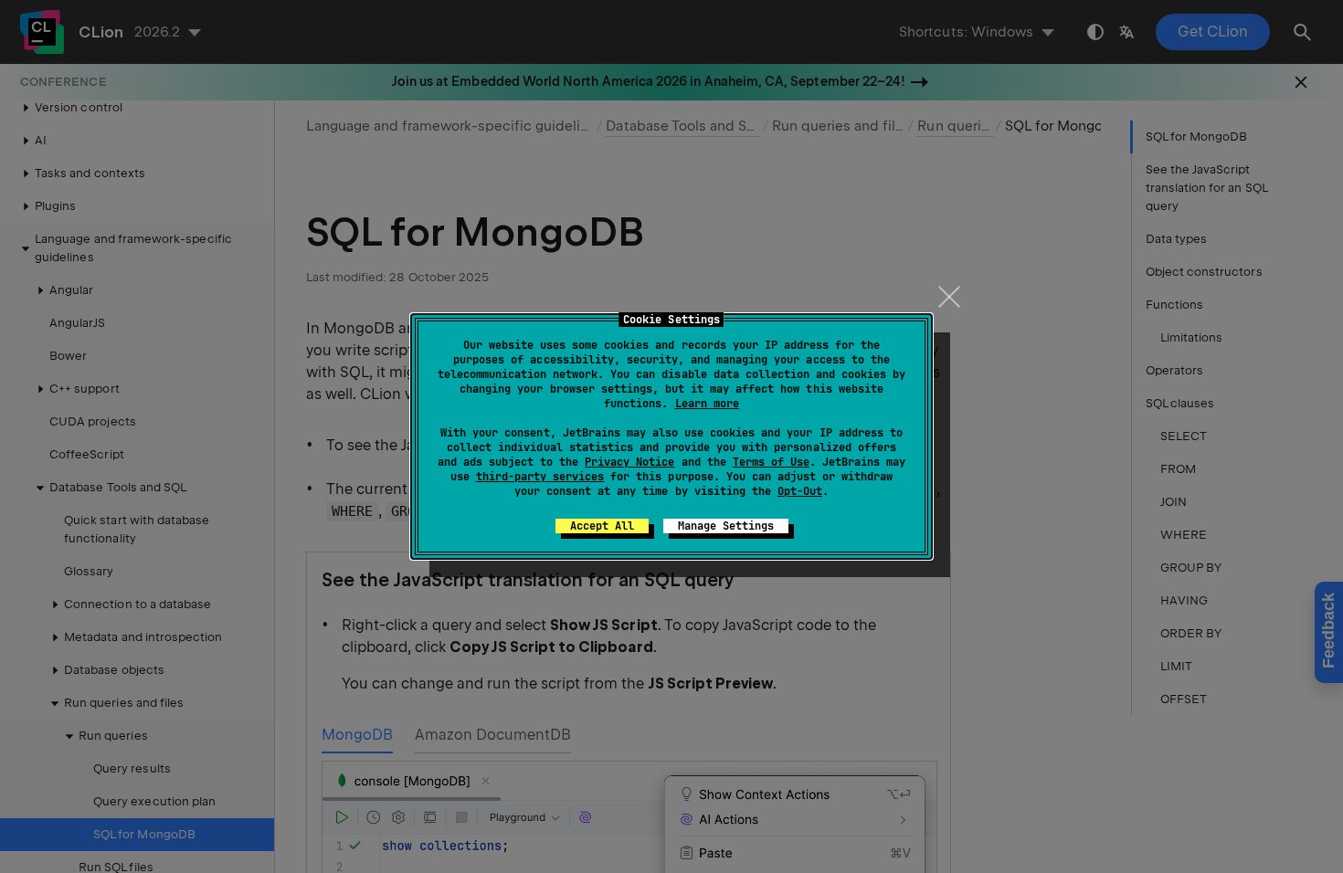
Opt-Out (799, 491)
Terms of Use (771, 462)
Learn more (707, 403)
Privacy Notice (629, 462)
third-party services (540, 476)
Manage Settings (726, 526)
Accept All (602, 526)
